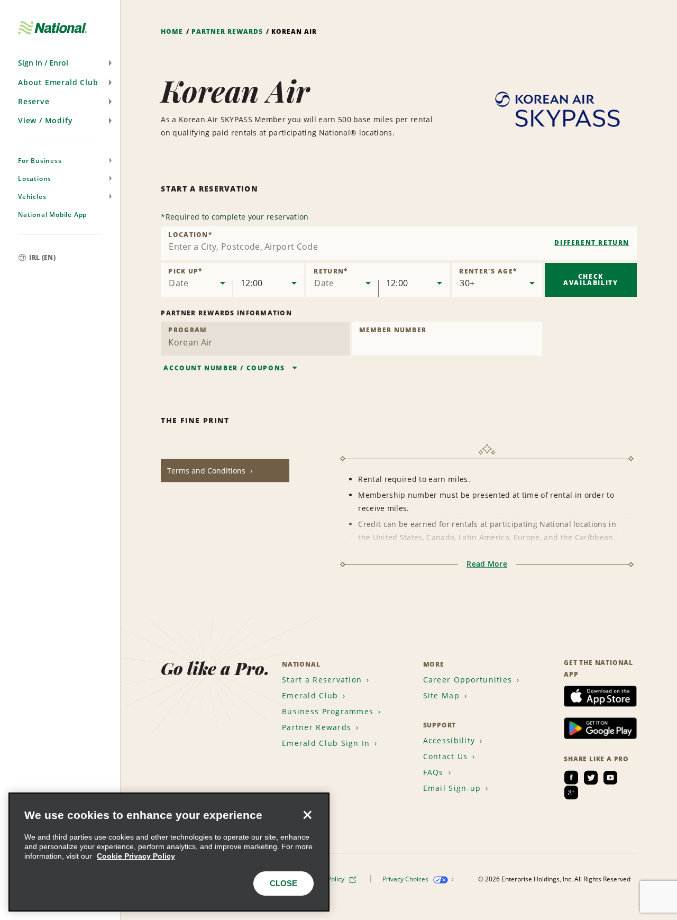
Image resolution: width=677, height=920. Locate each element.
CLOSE (283, 883)
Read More (486, 564)
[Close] (307, 814)
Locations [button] (34, 178)
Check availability (590, 279)
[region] (169, 852)
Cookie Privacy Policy (136, 856)
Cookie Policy (326, 879)
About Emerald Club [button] (58, 82)
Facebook (571, 777)
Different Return (591, 242)
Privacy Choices (406, 879)
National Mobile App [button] (52, 214)
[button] (60, 63)
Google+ (571, 792)
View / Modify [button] (45, 120)
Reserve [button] (34, 101)
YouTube (610, 777)
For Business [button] (40, 160)
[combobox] (399, 243)
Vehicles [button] (32, 196)
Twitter (590, 777)
